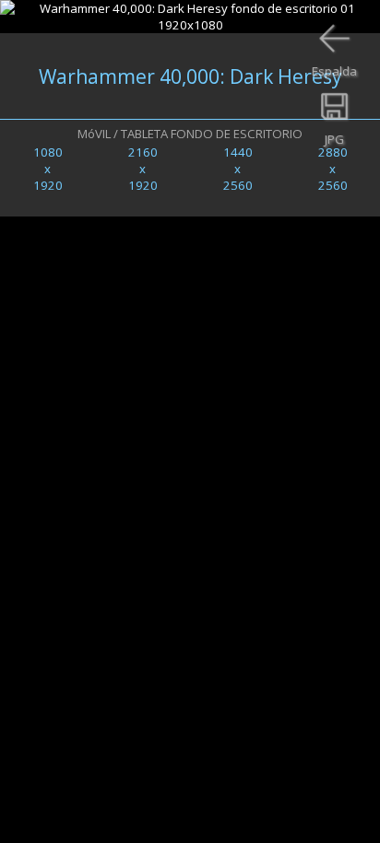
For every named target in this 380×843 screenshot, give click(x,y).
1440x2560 (238, 168)
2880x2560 (333, 168)
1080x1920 (48, 168)
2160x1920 (143, 168)
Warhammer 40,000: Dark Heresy (190, 76)
